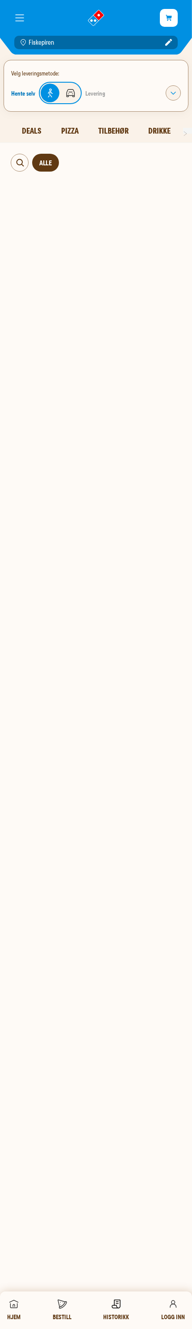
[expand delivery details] (173, 93)
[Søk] (20, 163)
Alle (45, 162)
